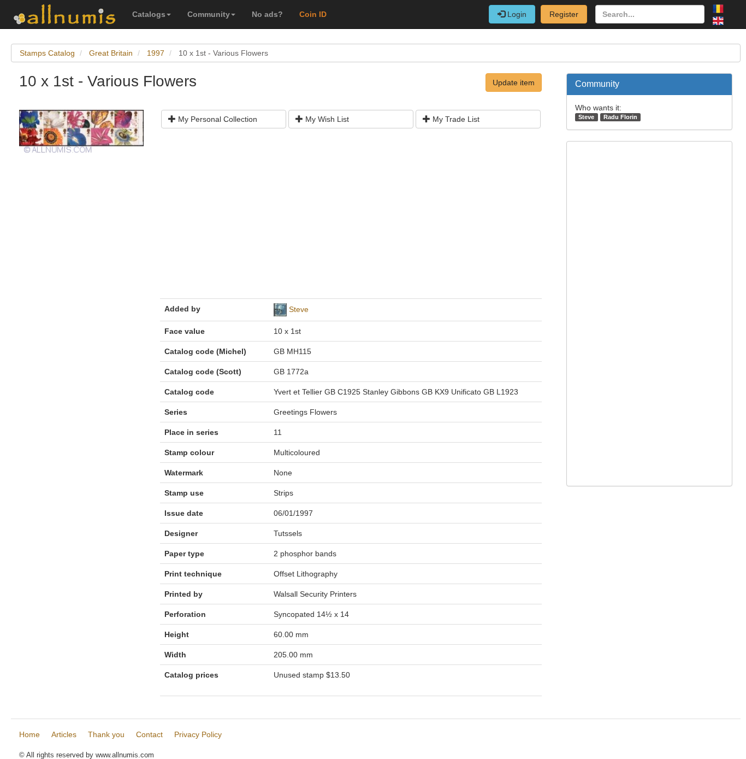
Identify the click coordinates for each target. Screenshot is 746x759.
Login (515, 14)
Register (563, 14)
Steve (299, 309)
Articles (63, 734)
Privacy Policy (198, 734)
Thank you (106, 734)
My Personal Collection (216, 119)
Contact (149, 734)
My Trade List (454, 119)
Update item (514, 82)
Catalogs (148, 14)
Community (208, 14)
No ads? (267, 14)
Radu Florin (620, 117)
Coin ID (313, 14)
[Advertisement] (350, 217)
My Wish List (326, 119)
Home (29, 734)
